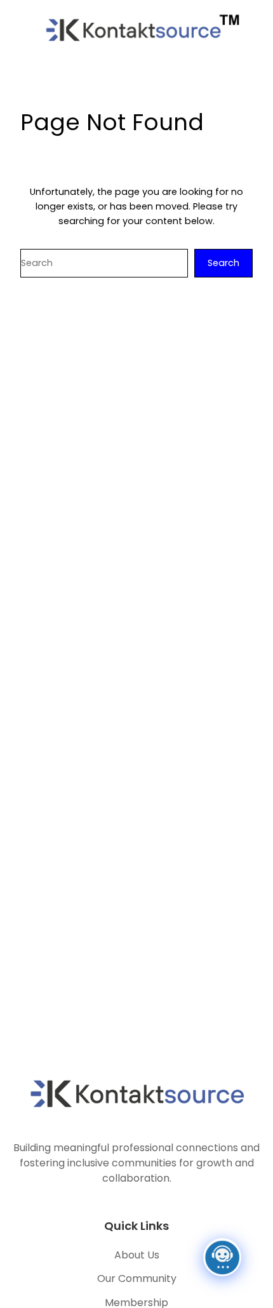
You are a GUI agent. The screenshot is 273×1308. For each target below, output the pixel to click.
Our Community (136, 1278)
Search (223, 263)
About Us (136, 1255)
